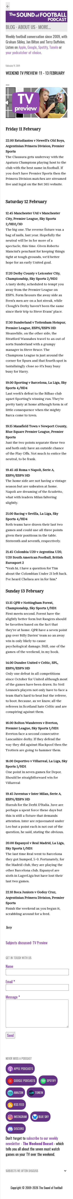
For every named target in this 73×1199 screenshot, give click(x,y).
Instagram (20, 1116)
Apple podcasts (23, 1068)
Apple (22, 47)
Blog (10, 26)
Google (32, 47)
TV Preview (40, 942)
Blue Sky (43, 1116)
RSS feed (18, 1104)
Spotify (43, 47)
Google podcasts (24, 1080)
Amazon (18, 1092)
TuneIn (53, 47)
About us (26, 26)
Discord (18, 1128)
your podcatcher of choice (23, 52)
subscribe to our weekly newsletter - (32, 1140)
